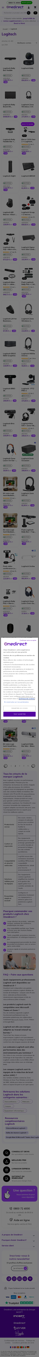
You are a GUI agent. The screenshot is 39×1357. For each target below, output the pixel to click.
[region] (19, 678)
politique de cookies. (27, 699)
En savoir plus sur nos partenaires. (16, 702)
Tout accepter (20, 714)
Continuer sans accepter (28, 640)
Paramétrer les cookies (19, 708)
